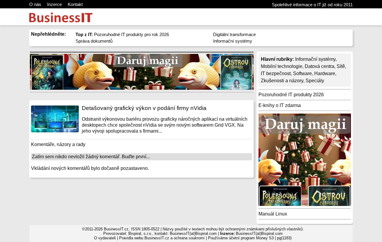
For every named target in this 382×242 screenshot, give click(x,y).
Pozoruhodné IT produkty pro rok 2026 (122, 34)
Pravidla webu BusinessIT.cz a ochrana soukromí (162, 238)
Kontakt (75, 4)
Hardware (324, 73)
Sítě (341, 66)
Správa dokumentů (94, 41)
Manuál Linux (272, 213)
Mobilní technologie (281, 66)
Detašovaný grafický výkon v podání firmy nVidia (144, 108)
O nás (35, 4)
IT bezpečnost (276, 73)
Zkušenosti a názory (282, 80)
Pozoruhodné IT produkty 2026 (291, 94)
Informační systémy (232, 41)
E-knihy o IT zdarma (279, 105)
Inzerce (54, 4)
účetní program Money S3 (251, 238)
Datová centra (319, 66)
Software (302, 73)
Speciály (315, 80)
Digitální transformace (234, 34)
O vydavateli (105, 238)
